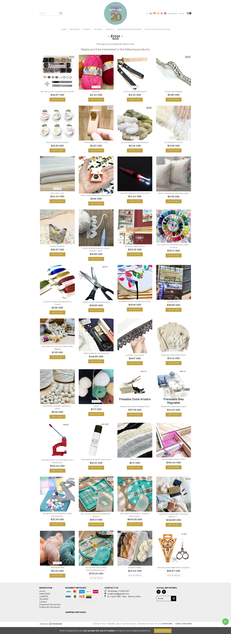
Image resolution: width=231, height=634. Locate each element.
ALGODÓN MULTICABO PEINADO (135, 142)
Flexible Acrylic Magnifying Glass (135, 301)
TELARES (98, 29)
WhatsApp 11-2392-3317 (119, 591)
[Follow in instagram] (159, 592)
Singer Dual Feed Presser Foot (134, 407)
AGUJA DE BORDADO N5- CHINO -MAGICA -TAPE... (96, 249)
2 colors (134, 87)
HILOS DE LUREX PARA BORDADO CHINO (57, 303)
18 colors (96, 401)
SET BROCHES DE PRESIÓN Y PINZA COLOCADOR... (57, 514)
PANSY (96, 406)
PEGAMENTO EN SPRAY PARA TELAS (96, 460)
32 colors (57, 563)
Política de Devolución (157, 29)
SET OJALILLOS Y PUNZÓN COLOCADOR (57, 92)
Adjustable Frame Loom (173, 459)
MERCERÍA (75, 29)
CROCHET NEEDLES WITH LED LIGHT (135, 193)
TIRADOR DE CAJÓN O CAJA (96, 142)
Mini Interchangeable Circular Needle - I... (173, 515)
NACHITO (96, 92)
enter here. (168, 624)
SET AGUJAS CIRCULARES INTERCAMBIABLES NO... (96, 569)
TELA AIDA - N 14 (57, 193)
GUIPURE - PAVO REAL (135, 355)
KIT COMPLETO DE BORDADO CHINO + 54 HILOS (173, 246)
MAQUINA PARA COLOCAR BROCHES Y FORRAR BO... (57, 461)
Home (64, 29)
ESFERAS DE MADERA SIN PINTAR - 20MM (57, 407)
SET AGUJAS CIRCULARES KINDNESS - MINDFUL (96, 515)
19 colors (134, 138)
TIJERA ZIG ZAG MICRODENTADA (96, 302)
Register (174, 13)
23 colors (173, 350)
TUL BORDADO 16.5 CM (173, 142)
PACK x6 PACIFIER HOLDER (57, 142)
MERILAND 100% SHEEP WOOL (173, 355)
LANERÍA (87, 29)
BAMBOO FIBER (134, 568)
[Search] (60, 13)
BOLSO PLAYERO (57, 246)
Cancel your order (183, 624)
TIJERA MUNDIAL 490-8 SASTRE (96, 353)
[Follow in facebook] (164, 592)
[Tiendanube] (51, 624)
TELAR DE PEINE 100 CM (135, 246)
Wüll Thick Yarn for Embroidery (96, 195)
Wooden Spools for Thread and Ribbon (57, 347)
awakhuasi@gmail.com (118, 594)
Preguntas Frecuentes (130, 29)
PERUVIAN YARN (57, 568)
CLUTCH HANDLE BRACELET (135, 92)
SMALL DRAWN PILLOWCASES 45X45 (174, 193)
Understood (162, 631)
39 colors (96, 87)
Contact (109, 29)
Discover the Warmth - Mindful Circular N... (135, 514)
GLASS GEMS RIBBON (173, 92)
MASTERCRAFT (174, 302)
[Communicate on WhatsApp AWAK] (225, 622)
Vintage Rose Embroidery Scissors (173, 568)
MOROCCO (135, 460)
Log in (181, 13)
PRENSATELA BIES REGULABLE (173, 407)
